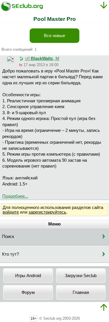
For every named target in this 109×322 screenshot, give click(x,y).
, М (42, 58)
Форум (28, 292)
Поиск (8, 236)
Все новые (54, 35)
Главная (81, 292)
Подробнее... (15, 196)
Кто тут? (10, 254)
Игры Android (28, 275)
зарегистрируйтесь (47, 212)
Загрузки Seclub (81, 275)
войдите (11, 212)
